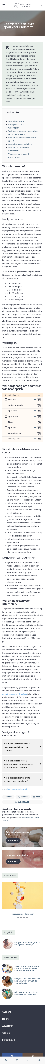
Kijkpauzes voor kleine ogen (22, 914)
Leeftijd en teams (16, 124)
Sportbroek (13, 416)
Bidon (10, 422)
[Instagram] (32, 1055)
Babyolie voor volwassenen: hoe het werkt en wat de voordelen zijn (27, 980)
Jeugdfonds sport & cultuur (14, 694)
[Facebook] (12, 1055)
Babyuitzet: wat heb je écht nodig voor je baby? (27, 943)
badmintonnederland (17, 789)
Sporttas (12, 427)
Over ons (6, 1011)
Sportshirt (13, 411)
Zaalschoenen (14, 433)
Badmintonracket (16, 405)
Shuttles (12, 399)
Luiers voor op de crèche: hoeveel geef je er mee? (26, 993)
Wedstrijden (13, 128)
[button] (17, 918)
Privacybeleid (8, 1039)
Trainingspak (14, 439)
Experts (5, 1018)
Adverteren (7, 1025)
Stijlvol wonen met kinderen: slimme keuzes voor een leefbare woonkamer (27, 968)
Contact (6, 1032)
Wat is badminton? (16, 121)
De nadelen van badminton (20, 144)
